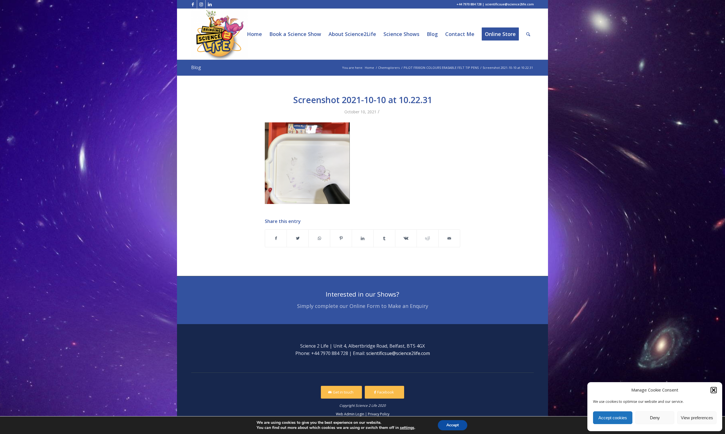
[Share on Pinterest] (340, 238)
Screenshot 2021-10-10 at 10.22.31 (362, 100)
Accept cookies (612, 417)
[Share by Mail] (449, 238)
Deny (655, 417)
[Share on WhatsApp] (319, 238)
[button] (714, 390)
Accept (452, 425)
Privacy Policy (378, 414)
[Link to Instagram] (201, 4)
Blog (196, 67)
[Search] (528, 34)
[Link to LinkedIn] (210, 4)
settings (407, 427)
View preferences (697, 417)
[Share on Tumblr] (384, 238)
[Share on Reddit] (427, 238)
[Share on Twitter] (297, 238)
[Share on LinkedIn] (362, 238)
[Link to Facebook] (193, 4)
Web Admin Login (350, 414)
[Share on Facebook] (276, 238)
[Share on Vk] (406, 238)
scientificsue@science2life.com (398, 353)
